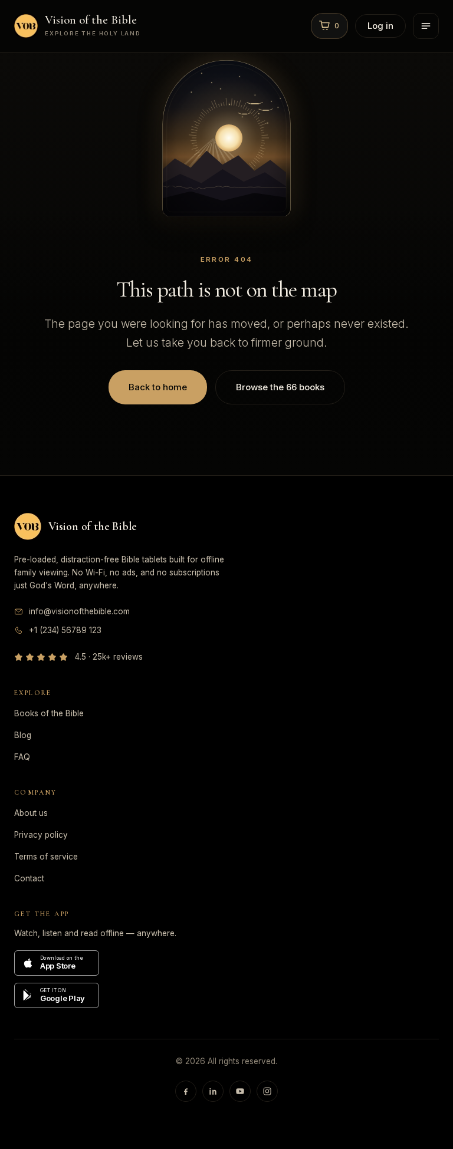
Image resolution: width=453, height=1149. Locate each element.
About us (31, 813)
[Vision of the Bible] (27, 526)
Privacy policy (41, 834)
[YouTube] (240, 1091)
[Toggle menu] (426, 26)
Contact (29, 878)
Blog (22, 735)
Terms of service (46, 856)
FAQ (22, 757)
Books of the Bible (49, 713)
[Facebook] (185, 1091)
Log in (380, 25)
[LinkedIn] (213, 1091)
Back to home (158, 387)
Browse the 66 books (280, 387)
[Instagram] (267, 1091)
